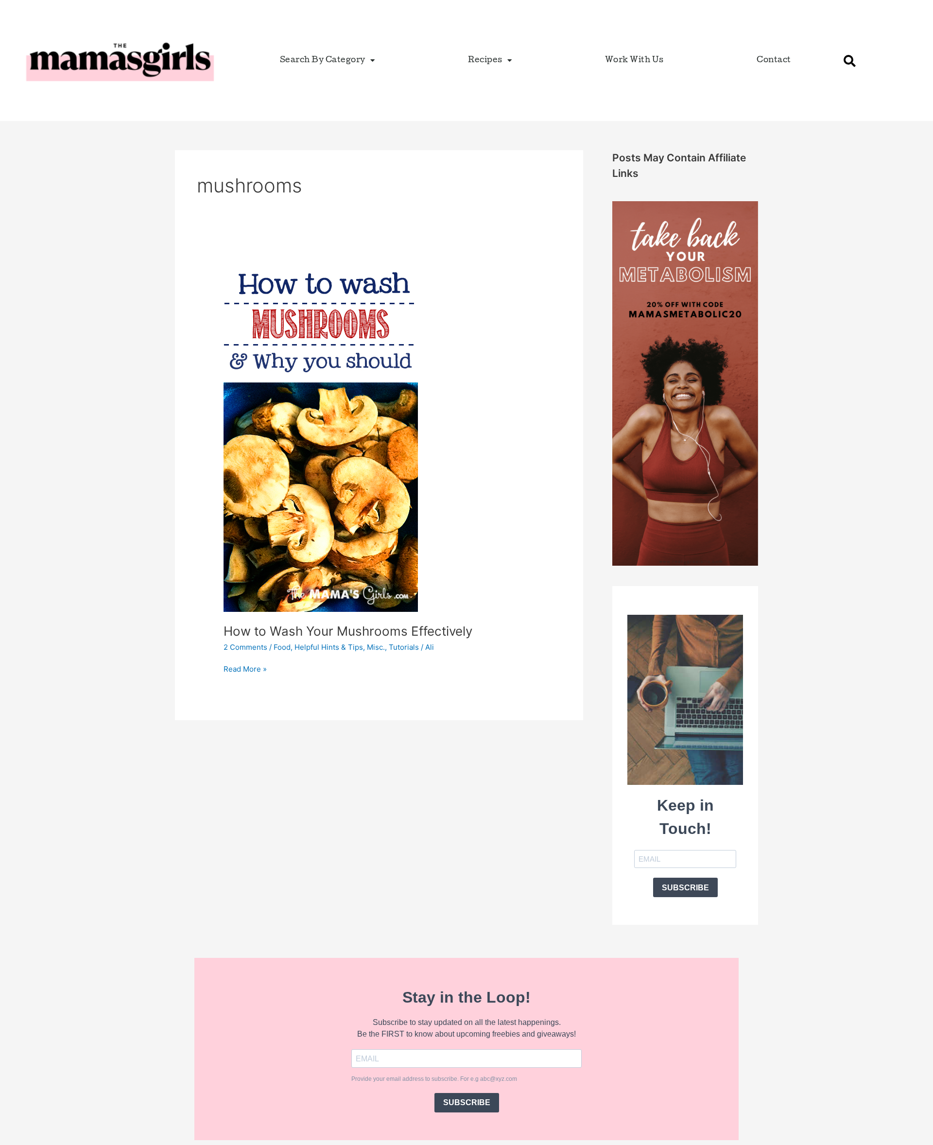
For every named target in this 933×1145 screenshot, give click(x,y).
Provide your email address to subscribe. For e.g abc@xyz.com (434, 1079)
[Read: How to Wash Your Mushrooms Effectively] (321, 436)
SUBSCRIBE (685, 888)
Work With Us (634, 60)
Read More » (245, 668)
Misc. (376, 647)
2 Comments (245, 647)
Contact (774, 60)
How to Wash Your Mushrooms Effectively (348, 631)
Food (282, 647)
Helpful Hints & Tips (328, 647)
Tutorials (404, 647)
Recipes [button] (485, 60)
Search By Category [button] (322, 60)
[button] (850, 61)
